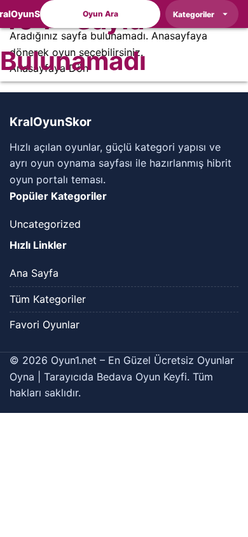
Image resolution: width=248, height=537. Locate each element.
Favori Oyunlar (44, 324)
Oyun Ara (100, 13)
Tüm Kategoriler (48, 299)
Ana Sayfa (34, 273)
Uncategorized (45, 224)
